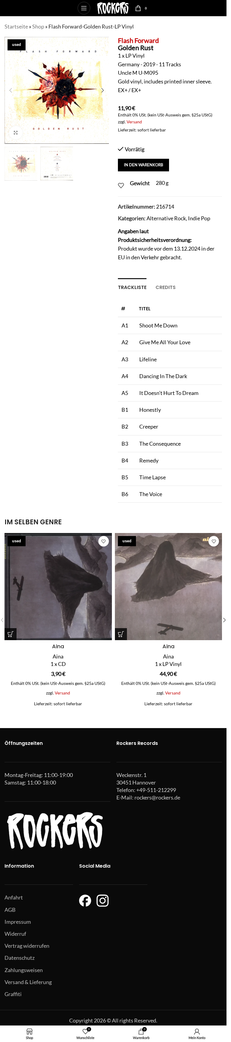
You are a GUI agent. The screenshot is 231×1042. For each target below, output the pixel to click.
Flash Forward (138, 40)
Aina (58, 646)
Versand (134, 121)
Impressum (18, 921)
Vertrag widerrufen (27, 945)
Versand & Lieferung (28, 982)
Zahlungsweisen (24, 970)
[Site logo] (112, 7)
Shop (38, 26)
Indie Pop (199, 218)
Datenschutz (20, 957)
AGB (10, 909)
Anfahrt (14, 897)
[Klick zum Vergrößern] (16, 133)
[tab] (132, 286)
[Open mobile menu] (84, 8)
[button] (11, 90)
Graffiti (13, 994)
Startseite (16, 26)
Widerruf (15, 933)
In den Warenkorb (143, 164)
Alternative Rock (166, 218)
